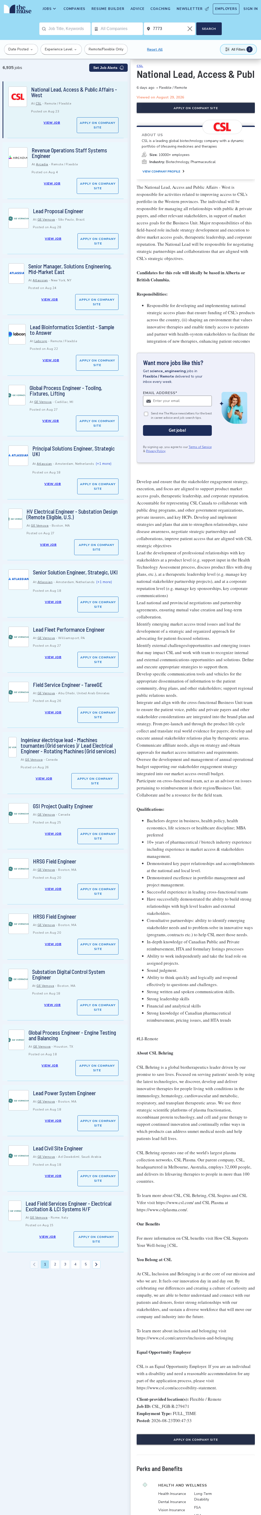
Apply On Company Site (97, 125)
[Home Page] (16, 10)
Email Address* (160, 393)
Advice (137, 9)
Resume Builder (108, 9)
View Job (52, 123)
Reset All (155, 49)
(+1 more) (103, 463)
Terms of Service (200, 447)
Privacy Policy (155, 451)
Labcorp (40, 341)
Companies (74, 9)
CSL (39, 104)
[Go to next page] (96, 1264)
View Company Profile (161, 171)
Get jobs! (177, 430)
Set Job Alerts (105, 68)
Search (209, 29)
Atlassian (40, 280)
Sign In (250, 9)
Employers (226, 9)
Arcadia (42, 164)
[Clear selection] (190, 29)
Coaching (160, 9)
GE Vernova (46, 220)
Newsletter (190, 9)
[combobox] (69, 29)
